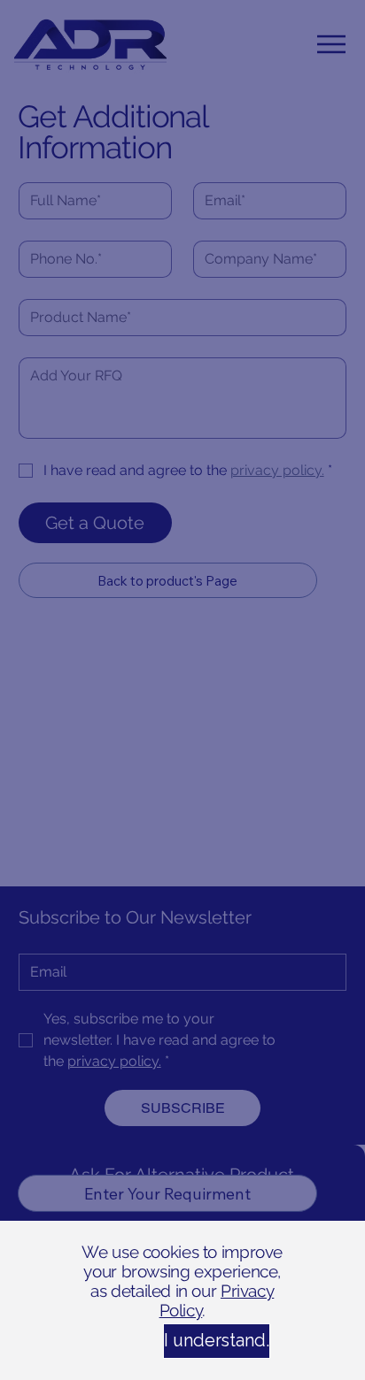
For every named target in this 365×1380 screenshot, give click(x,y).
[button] (183, 1341)
